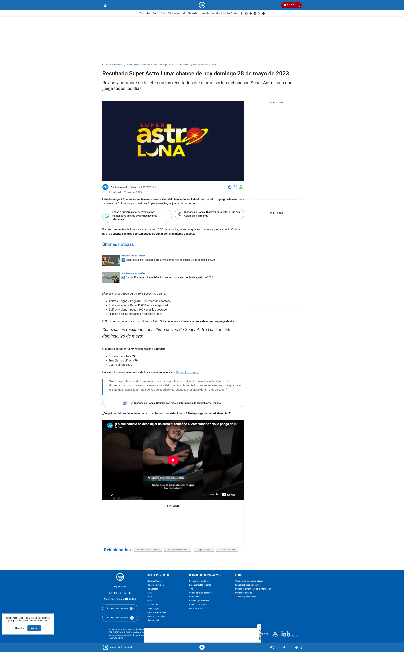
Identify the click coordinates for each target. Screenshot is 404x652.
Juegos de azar (204, 549)
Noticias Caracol (154, 581)
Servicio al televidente (199, 581)
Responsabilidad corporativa (248, 585)
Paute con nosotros (198, 605)
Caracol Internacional (156, 612)
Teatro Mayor (153, 609)
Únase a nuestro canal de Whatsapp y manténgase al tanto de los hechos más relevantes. (134, 216)
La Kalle (150, 593)
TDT (191, 589)
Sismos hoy (193, 13)
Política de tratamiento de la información (253, 589)
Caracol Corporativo (156, 616)
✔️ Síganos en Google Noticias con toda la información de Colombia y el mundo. (176, 403)
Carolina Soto (159, 13)
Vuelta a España (230, 13)
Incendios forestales (211, 13)
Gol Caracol (152, 589)
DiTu (149, 601)
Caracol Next (153, 620)
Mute (272, 647)
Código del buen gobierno (200, 593)
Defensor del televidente (200, 585)
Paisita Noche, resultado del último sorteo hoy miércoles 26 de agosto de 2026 (169, 277)
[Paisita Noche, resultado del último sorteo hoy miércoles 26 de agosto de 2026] (111, 277)
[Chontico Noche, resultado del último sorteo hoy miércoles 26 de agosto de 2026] (111, 260)
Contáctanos (195, 597)
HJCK (149, 597)
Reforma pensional (176, 13)
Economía (118, 65)
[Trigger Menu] (105, 5)
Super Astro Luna (227, 549)
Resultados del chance (178, 549)
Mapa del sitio (195, 609)
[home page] (202, 5)
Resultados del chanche (148, 549)
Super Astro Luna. (187, 372)
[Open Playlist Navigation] (301, 647)
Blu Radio (106, 65)
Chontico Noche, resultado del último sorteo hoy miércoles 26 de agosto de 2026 (170, 259)
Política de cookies (243, 593)
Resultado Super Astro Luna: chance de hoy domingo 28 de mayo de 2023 (186, 65)
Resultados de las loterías (138, 65)
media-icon (202, 647)
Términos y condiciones (245, 597)
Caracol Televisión (155, 585)
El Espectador (153, 605)
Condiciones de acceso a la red (249, 581)
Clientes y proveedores (199, 601)
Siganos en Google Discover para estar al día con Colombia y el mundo (212, 214)
